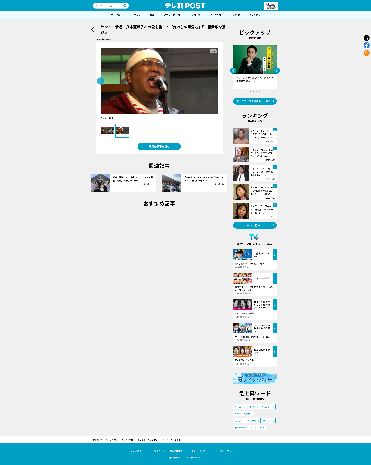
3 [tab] (256, 91)
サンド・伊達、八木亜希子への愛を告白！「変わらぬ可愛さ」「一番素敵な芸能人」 (144, 439)
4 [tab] (259, 91)
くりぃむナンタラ (243, 413)
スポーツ (196, 15)
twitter (367, 38)
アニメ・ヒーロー (173, 15)
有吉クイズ (268, 420)
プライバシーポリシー (225, 450)
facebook (367, 45)
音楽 (152, 15)
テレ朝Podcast (242, 427)
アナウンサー (217, 15)
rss (367, 53)
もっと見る (254, 225)
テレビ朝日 (136, 450)
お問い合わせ (176, 450)
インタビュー (256, 15)
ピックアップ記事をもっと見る (254, 101)
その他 (236, 15)
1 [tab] (250, 91)
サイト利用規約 (198, 450)
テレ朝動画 (155, 450)
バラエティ (135, 15)
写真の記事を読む (159, 146)
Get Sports (259, 427)
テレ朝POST (185, 5)
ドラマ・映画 (113, 15)
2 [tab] (253, 91)
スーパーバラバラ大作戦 (247, 420)
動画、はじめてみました (262, 406)
